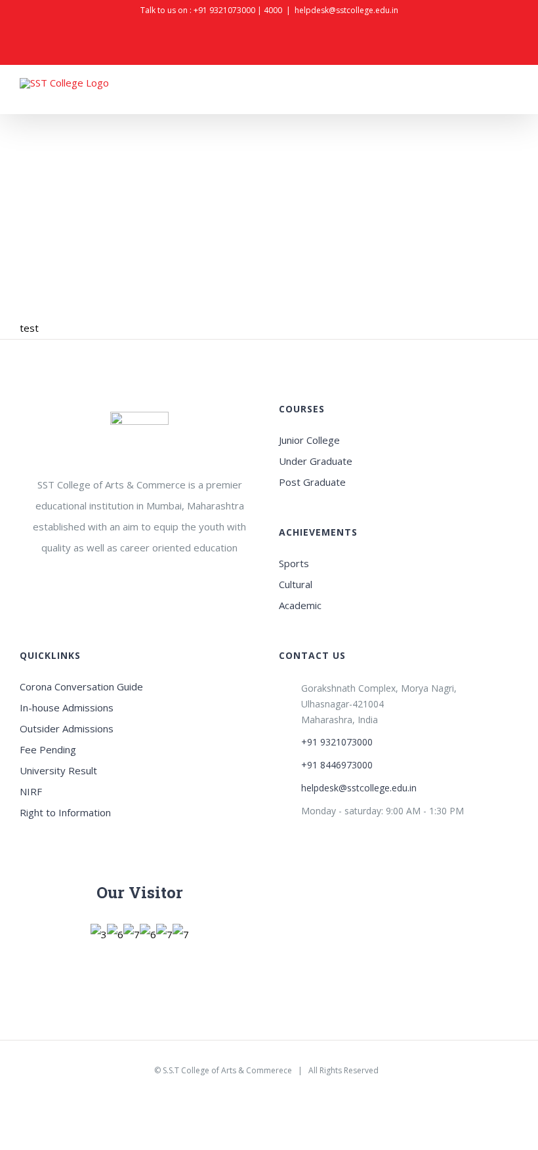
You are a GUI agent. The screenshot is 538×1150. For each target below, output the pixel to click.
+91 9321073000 (224, 10)
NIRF (31, 791)
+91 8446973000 (337, 765)
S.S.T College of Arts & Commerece (227, 1070)
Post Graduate (312, 481)
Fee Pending (48, 749)
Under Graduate (315, 460)
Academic (300, 605)
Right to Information (65, 812)
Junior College (309, 439)
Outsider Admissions (67, 728)
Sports (294, 563)
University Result (58, 770)
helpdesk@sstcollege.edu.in (346, 10)
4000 (273, 10)
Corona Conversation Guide (81, 686)
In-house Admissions (67, 707)
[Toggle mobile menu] (513, 97)
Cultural (295, 584)
